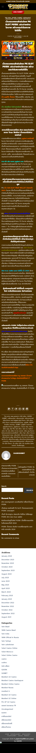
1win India (5, 634)
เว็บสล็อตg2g (20, 445)
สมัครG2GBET (26, 734)
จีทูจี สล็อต (19, 429)
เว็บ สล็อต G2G (17, 443)
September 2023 (8, 570)
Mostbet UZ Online (9, 698)
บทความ (20, 736)
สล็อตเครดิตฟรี (18, 19)
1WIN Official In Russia (10, 637)
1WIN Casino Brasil (9, 630)
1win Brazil (5, 626)
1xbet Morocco (7, 652)
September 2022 (8, 613)
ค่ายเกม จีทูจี (24, 427)
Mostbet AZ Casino (9, 677)
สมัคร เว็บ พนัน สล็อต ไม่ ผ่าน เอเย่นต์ (12, 431)
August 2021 (6, 617)
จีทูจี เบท (25, 429)
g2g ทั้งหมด (22, 420)
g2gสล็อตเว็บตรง (8, 427)
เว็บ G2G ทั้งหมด (7, 443)
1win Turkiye (6, 641)
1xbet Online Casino (9, 655)
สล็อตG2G (17, 435)
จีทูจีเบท (30, 429)
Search (4, 486)
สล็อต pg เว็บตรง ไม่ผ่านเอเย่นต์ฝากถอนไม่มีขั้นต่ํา (18, 432)
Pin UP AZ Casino (8, 702)
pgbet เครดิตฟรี (28, 138)
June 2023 (6, 581)
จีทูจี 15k (12, 429)
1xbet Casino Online (9, 648)
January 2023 (7, 599)
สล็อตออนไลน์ (9, 19)
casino (4, 659)
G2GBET (19, 18)
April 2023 (6, 588)
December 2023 (8, 559)
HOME (7, 734)
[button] (3, 6)
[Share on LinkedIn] (27, 409)
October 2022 (7, 610)
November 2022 (8, 606)
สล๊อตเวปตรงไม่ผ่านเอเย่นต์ (16, 441)
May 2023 (5, 585)
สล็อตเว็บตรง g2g (7, 437)
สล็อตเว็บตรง (27, 19)
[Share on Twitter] (16, 409)
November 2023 (8, 563)
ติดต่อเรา (26, 736)
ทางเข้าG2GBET (11, 736)
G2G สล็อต (8, 18)
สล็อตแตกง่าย (29, 441)
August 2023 (7, 574)
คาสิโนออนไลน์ (26, 18)
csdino (4, 662)
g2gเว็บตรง (17, 427)
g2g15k (26, 423)
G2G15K (14, 18)
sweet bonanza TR (9, 705)
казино (4, 712)
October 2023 (7, 567)
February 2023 (7, 595)
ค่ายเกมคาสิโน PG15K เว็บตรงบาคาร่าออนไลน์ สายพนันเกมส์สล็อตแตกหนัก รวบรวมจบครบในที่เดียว (9, 471)
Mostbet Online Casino (10, 684)
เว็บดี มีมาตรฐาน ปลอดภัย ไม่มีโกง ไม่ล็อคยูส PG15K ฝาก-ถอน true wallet (17, 515)
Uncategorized (7, 709)
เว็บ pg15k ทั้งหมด (8, 97)
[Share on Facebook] (12, 409)
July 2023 (5, 577)
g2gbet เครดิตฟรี (26, 425)
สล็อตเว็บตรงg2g (13, 439)
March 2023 (6, 592)
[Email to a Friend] (20, 409)
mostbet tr (6, 691)
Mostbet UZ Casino (9, 695)
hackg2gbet (18, 37)
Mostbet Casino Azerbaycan (12, 680)
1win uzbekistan (8, 644)
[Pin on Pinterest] (23, 409)
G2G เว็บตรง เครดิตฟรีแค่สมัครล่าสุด (12, 423)
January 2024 (7, 556)
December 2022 (8, 602)
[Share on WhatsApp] (9, 409)
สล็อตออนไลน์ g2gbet (27, 435)
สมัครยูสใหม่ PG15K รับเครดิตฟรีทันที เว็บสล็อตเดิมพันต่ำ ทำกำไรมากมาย (26, 471)
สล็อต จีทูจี (22, 433)
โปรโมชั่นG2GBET (15, 734)
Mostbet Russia (7, 687)
